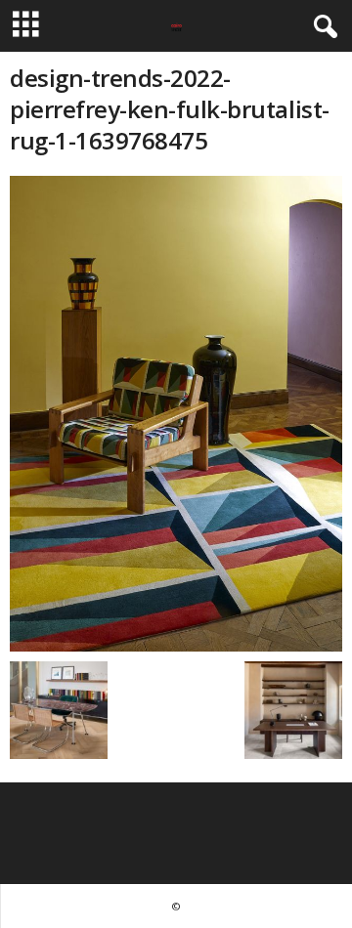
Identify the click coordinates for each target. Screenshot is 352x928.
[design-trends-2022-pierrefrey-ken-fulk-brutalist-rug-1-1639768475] (176, 414)
